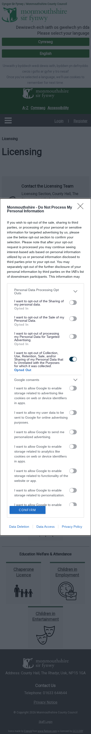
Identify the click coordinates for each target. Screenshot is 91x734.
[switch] (73, 302)
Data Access (45, 526)
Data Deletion (19, 526)
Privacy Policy (72, 526)
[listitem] (45, 291)
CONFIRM (27, 510)
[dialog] (45, 367)
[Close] (81, 207)
